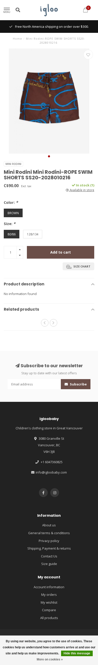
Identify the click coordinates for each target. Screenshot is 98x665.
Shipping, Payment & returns (49, 548)
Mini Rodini (13, 164)
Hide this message (77, 653)
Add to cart (60, 252)
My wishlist (49, 602)
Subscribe (78, 384)
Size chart (81, 266)
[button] (49, 156)
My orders (49, 594)
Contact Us (49, 556)
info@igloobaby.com (51, 472)
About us (49, 525)
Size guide (49, 563)
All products (49, 617)
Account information (49, 587)
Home (17, 38)
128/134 (32, 234)
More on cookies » (50, 659)
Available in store (81, 190)
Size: (9, 223)
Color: (11, 202)
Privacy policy (49, 540)
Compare (49, 610)
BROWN (13, 213)
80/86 (12, 234)
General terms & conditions (49, 533)
